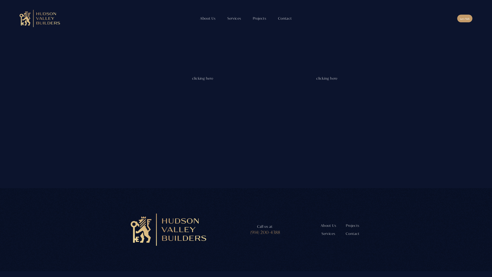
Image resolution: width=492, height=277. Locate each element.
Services (328, 233)
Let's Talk (465, 18)
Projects (259, 18)
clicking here (202, 78)
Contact (285, 18)
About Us (207, 18)
